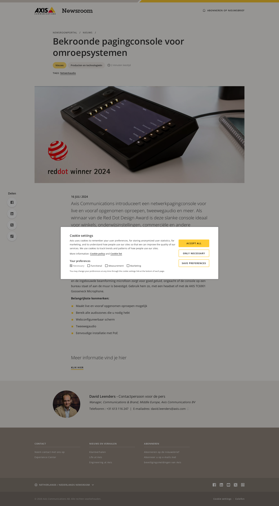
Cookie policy (97, 253)
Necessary (78, 265)
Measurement (116, 265)
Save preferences (194, 263)
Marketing (135, 265)
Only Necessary (194, 253)
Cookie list (116, 253)
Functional (96, 265)
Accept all (194, 243)
